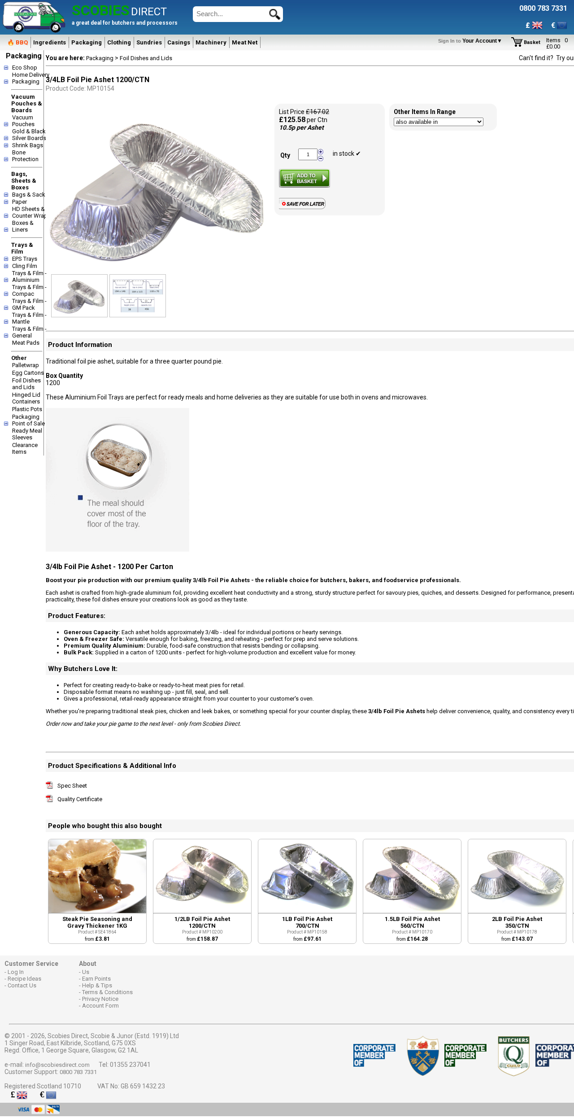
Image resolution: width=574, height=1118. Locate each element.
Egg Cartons (28, 372)
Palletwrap (25, 365)
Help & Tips (97, 985)
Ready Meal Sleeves (27, 434)
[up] (320, 152)
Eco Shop (24, 67)
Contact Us (22, 985)
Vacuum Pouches (23, 120)
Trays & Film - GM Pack (29, 304)
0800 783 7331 (78, 1072)
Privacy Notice (100, 998)
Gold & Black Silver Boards (29, 134)
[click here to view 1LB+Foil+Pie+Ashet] (307, 911)
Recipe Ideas (24, 978)
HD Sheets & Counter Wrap (30, 212)
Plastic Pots (27, 409)
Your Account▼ (471, 41)
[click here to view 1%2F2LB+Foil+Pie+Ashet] (202, 911)
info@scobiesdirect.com (57, 1064)
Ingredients (49, 42)
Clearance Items (25, 448)
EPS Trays (24, 258)
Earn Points (96, 978)
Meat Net (244, 42)
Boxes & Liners (23, 226)
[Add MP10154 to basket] (304, 178)
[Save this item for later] (304, 207)
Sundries (149, 42)
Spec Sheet (72, 785)
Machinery (211, 42)
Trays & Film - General (29, 332)
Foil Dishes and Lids (26, 383)
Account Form (100, 1005)
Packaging (86, 42)
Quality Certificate (79, 799)
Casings (178, 42)
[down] (320, 158)
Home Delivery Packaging (30, 78)
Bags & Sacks (30, 194)
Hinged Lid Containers (26, 398)
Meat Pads (25, 342)
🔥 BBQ (17, 42)
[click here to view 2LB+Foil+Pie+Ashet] (517, 911)
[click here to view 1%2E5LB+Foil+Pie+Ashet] (412, 911)
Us (85, 972)
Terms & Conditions (107, 992)
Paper (19, 201)
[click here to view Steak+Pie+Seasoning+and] (97, 911)
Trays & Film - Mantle (29, 318)
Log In (16, 972)
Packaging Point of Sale (28, 420)
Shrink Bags (27, 145)
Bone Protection (25, 155)
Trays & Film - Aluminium (29, 276)
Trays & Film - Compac (29, 290)
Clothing (119, 42)
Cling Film (24, 266)
